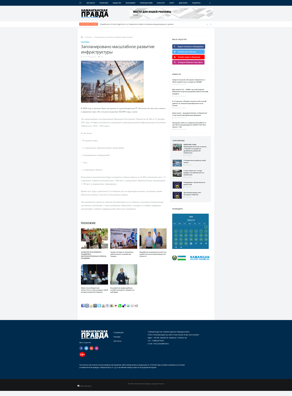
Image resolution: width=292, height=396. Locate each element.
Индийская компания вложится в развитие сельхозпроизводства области (152, 254)
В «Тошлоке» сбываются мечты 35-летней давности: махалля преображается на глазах (189, 103)
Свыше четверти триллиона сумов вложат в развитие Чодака (121, 254)
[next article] (207, 24)
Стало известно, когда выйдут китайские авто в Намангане (194, 173)
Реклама (116, 337)
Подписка (196, 3)
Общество (117, 3)
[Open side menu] (80, 3)
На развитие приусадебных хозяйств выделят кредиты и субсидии (122, 290)
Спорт (171, 3)
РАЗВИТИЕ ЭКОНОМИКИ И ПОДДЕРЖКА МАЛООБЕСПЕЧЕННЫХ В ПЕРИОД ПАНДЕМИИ (93, 255)
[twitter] (86, 348)
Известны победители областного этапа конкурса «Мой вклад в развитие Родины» (94, 290)
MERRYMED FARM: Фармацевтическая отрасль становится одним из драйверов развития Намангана (195, 149)
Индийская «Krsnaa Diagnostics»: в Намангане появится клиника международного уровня (136, 24)
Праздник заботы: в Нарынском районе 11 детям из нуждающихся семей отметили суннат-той (189, 125)
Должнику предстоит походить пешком (192, 193)
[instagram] (97, 348)
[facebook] (81, 348)
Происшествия (146, 3)
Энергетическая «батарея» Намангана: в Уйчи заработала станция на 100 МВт (188, 81)
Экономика (130, 3)
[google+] (91, 348)
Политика (104, 3)
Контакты (117, 341)
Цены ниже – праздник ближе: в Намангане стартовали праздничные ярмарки (189, 114)
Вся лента (91, 3)
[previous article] (211, 24)
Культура (161, 3)
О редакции (118, 332)
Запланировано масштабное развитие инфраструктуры (113, 37)
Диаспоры (183, 3)
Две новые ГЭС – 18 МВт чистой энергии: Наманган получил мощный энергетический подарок (190, 91)
